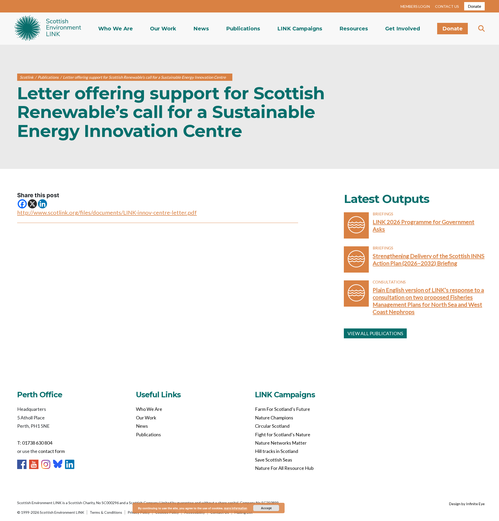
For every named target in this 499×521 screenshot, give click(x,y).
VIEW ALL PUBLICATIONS (375, 333)
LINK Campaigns (299, 28)
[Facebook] (22, 203)
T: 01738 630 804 (34, 443)
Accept (266, 508)
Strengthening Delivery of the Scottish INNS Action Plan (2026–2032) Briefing (428, 259)
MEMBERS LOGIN (415, 6)
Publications (243, 28)
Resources (353, 28)
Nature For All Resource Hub (284, 468)
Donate (474, 6)
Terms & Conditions (106, 512)
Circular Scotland (272, 426)
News (201, 28)
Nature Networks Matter (281, 443)
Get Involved (402, 28)
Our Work (163, 28)
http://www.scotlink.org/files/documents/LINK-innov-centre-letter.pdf (107, 212)
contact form (51, 451)
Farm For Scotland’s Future (282, 409)
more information (235, 508)
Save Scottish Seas (273, 460)
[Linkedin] (42, 203)
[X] (32, 203)
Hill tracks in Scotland (276, 451)
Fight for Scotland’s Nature (282, 434)
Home (47, 28)
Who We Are (115, 28)
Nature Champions (274, 417)
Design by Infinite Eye (467, 504)
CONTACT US (447, 6)
